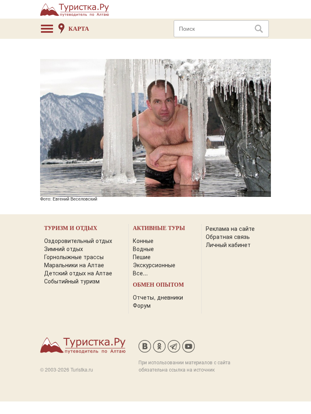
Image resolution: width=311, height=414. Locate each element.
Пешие (142, 257)
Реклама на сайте (230, 228)
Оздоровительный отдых (78, 241)
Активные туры (159, 228)
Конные (143, 241)
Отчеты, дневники (158, 297)
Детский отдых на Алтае (78, 273)
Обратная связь (228, 236)
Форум (142, 305)
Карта (78, 28)
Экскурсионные (154, 265)
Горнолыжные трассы (74, 257)
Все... (140, 273)
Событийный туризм (72, 281)
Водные (143, 249)
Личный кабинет (228, 245)
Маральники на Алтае (74, 265)
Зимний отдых (63, 249)
